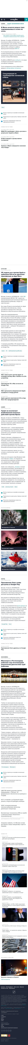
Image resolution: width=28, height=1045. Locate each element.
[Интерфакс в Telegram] (4, 1031)
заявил (11, 458)
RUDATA (2, 1026)
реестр (25, 165)
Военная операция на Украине (10, 977)
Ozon (10, 624)
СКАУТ (2, 1018)
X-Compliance (3, 1016)
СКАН (2, 1025)
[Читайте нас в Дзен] (2, 1031)
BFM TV (17, 48)
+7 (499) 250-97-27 (17, 1008)
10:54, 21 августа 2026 (5, 658)
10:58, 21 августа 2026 (5, 580)
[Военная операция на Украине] (14, 975)
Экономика (4, 657)
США (3, 486)
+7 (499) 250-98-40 (8, 1008)
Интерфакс (14, 19)
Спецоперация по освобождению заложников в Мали (13, 75)
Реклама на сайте (4, 988)
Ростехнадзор (5, 767)
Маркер (2, 1019)
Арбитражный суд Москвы (15, 350)
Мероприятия (12, 988)
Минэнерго (12, 767)
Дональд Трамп (9, 486)
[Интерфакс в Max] (11, 1031)
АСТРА (2, 1020)
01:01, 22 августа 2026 (5, 408)
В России (4, 155)
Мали (3, 107)
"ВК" (24, 296)
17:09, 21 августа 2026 (5, 156)
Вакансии (22, 987)
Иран (16, 486)
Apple (3, 350)
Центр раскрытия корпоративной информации (9, 1027)
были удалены (21, 606)
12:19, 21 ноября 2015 (5, 25)
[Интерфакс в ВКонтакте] (6, 1031)
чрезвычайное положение (13, 68)
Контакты (3, 987)
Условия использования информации (8, 1038)
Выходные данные (5, 1039)
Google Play (4, 624)
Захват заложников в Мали (15, 23)
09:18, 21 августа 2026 (5, 270)
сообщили (18, 60)
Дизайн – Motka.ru (4, 1040)
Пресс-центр (16, 987)
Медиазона (4, 202)
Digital (3, 579)
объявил (17, 467)
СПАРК (2, 1015)
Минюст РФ (11, 202)
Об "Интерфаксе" (9, 987)
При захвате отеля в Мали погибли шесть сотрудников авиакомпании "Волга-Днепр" (13, 36)
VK (6, 350)
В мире (3, 23)
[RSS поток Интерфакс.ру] (8, 1031)
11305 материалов (5, 979)
